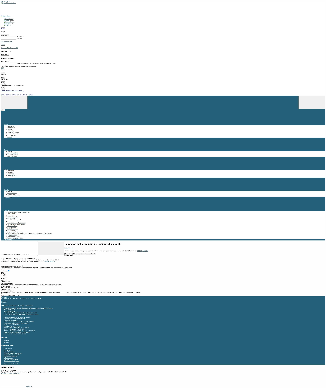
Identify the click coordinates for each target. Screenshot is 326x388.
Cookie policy (8, 348)
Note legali (7, 350)
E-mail (18, 63)
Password (19, 38)
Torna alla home (68, 248)
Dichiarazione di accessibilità (12, 355)
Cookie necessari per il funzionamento (11, 266)
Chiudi (2, 73)
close (2, 110)
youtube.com (4, 271)
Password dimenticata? (7, 41)
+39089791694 (10, 311)
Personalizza (68, 254)
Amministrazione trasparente (11, 361)
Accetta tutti (90, 254)
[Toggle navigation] (14, 102)
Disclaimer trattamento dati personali (10, 373)
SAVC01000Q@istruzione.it (22, 312)
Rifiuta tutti (78, 254)
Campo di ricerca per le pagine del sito (11, 254)
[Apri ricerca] (311, 102)
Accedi (3, 28)
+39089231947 (10, 309)
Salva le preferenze (14, 295)
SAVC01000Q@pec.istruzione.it (22, 314)
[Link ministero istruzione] (8, 3)
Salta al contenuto (5, 1)
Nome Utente (20, 37)
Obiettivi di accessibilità (10, 356)
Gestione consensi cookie (11, 359)
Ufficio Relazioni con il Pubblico (13, 353)
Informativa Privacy (9, 351)
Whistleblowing (8, 358)
